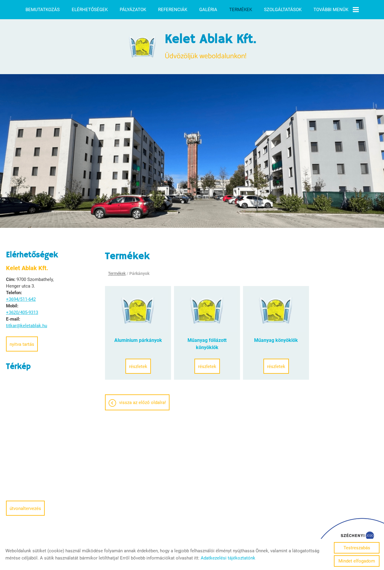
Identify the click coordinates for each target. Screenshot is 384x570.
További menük (331, 9)
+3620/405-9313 (22, 312)
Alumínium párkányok (138, 340)
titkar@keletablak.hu (26, 325)
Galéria (208, 9)
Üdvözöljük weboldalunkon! (210, 47)
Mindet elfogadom (356, 561)
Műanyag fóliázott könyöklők (207, 343)
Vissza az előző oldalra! (142, 402)
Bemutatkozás (43, 9)
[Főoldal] (143, 47)
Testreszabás (357, 547)
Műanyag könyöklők (276, 340)
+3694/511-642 (21, 299)
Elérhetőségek (90, 9)
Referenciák (172, 9)
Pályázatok (133, 9)
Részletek (138, 366)
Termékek (240, 9)
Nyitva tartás (22, 344)
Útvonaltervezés (25, 508)
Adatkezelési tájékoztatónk (228, 558)
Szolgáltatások (283, 9)
